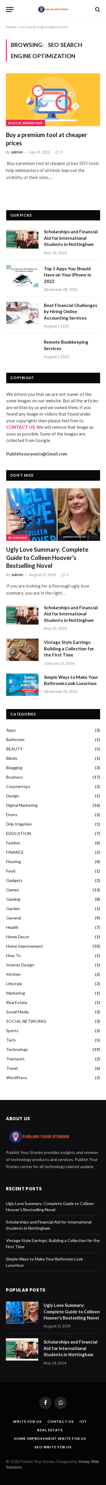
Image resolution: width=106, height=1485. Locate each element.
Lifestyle (14, 983)
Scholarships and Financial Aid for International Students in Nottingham (71, 238)
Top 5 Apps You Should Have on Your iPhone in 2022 (67, 275)
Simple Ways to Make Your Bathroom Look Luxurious (71, 680)
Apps (11, 730)
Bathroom (15, 739)
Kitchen (13, 974)
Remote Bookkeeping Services (66, 345)
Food (10, 870)
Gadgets (14, 880)
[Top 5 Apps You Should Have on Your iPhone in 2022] (22, 276)
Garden (13, 908)
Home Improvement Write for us (50, 1438)
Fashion (13, 842)
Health (12, 927)
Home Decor (17, 936)
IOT (83, 1421)
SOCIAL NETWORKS (26, 1021)
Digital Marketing (25, 123)
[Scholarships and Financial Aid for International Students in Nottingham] (22, 239)
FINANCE (15, 852)
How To (13, 955)
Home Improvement (24, 946)
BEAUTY (14, 748)
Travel (12, 1068)
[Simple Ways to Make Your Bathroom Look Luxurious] (22, 685)
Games (12, 889)
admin (17, 152)
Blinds (11, 758)
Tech (11, 1039)
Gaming (13, 899)
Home (11, 27)
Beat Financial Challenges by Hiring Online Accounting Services (70, 311)
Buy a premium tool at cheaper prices (46, 138)
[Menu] (10, 9)
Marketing (15, 992)
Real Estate (16, 1002)
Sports (12, 1030)
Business (14, 776)
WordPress (16, 1077)
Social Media (17, 1011)
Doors (11, 814)
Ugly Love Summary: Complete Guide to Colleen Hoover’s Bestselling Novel (47, 557)
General (13, 917)
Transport (15, 1058)
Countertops (18, 786)
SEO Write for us (52, 1447)
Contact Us (60, 1421)
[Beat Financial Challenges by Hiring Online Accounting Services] (22, 313)
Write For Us (27, 1421)
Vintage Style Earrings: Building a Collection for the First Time (69, 648)
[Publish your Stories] (53, 9)
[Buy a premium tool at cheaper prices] (53, 99)
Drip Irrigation (19, 823)
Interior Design (20, 964)
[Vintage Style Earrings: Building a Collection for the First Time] (22, 650)
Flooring (13, 861)
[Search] (97, 9)
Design (12, 795)
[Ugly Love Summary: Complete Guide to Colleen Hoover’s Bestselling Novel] (53, 514)
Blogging (18, 537)
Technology (17, 1049)
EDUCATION (18, 833)
